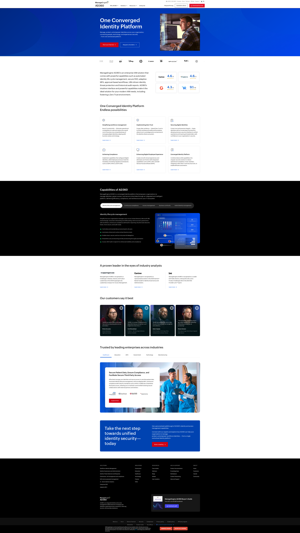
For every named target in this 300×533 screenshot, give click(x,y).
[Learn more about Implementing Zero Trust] (150, 130)
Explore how (115, 400)
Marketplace (173, 473)
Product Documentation (176, 468)
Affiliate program (182, 521)
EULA (122, 521)
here (136, 529)
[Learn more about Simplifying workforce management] (116, 130)
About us (115, 521)
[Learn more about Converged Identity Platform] (184, 159)
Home (194, 468)
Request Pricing (168, 5)
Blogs (153, 473)
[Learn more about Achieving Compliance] (116, 159)
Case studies (155, 468)
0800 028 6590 (171, 1)
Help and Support (174, 479)
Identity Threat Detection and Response (110, 473)
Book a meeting (159, 444)
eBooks (154, 476)
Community (196, 476)
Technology (138, 476)
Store (183, 1)
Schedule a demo (181, 5)
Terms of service (131, 521)
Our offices (150, 524)
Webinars (154, 471)
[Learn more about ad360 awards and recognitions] (115, 280)
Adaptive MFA (103, 487)
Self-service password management (109, 479)
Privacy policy (160, 521)
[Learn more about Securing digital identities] (184, 130)
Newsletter (130, 524)
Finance (137, 479)
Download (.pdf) (172, 506)
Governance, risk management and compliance (112, 476)
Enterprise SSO (104, 484)
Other (136, 481)
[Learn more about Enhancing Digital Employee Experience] (150, 159)
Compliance (150, 521)
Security (141, 521)
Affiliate (192, 1)
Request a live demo (129, 45)
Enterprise (142, 5)
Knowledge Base (174, 471)
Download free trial (198, 5)
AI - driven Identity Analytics (107, 481)
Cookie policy (171, 521)
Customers (196, 471)
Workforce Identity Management (108, 468)
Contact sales (140, 524)
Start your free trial (108, 45)
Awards (195, 473)
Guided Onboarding (175, 476)
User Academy (156, 479)
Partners (188, 1)
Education (137, 471)
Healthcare (138, 473)
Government (138, 468)
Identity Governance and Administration (110, 471)
